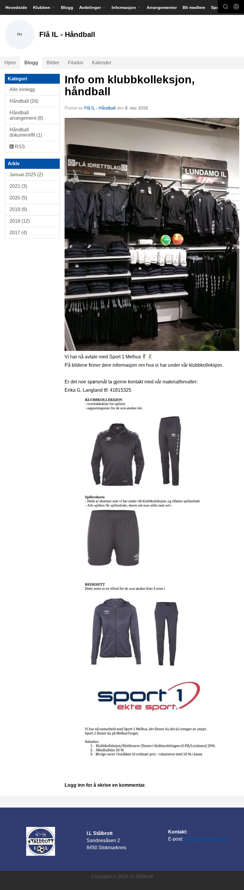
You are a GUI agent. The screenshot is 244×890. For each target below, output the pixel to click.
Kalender (101, 62)
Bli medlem (194, 7)
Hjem (10, 62)
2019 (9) (18, 209)
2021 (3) (18, 186)
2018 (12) (20, 221)
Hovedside (16, 7)
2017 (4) (18, 232)
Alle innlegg (22, 89)
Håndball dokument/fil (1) (26, 132)
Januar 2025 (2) (26, 174)
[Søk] (225, 6)
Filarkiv (75, 62)
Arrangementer (162, 7)
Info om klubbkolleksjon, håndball (130, 86)
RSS (19, 146)
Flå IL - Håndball (99, 107)
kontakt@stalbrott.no (205, 838)
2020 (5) (18, 197)
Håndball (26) (24, 101)
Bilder (53, 62)
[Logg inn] (236, 6)
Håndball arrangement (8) (26, 115)
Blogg (67, 7)
